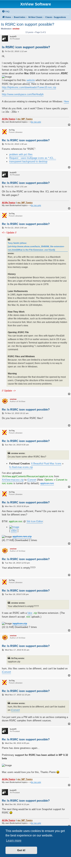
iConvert (31, 479)
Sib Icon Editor (35, 521)
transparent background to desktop (28, 161)
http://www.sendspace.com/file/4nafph (23, 94)
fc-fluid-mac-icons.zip (21, 467)
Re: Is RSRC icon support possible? (26, 140)
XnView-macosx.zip (13, 479)
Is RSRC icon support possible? (27, 24)
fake (29, 613)
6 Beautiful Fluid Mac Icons (46, 463)
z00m (14, 530)
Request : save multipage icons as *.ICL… (32, 158)
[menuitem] (5, 11)
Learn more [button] (13, 840)
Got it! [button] (21, 850)
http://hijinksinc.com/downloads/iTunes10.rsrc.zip (29, 87)
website (31, 80)
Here (66, 101)
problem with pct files (21, 154)
